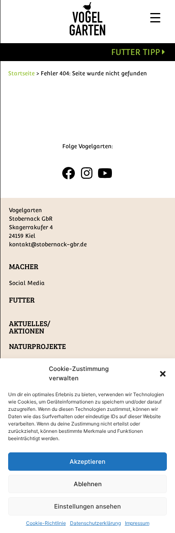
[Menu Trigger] (155, 17)
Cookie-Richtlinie (46, 523)
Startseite (21, 73)
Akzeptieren (87, 461)
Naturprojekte (37, 346)
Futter (22, 300)
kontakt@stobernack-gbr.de (48, 244)
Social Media (27, 283)
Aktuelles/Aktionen (29, 327)
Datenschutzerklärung (95, 523)
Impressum (137, 523)
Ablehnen (88, 484)
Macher (23, 266)
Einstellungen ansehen (87, 506)
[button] (163, 374)
